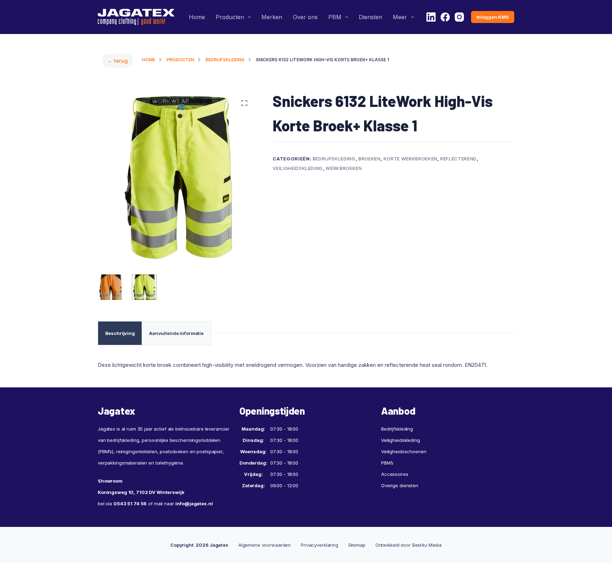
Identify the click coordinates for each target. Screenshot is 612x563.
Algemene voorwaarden (264, 545)
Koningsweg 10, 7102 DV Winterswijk (141, 492)
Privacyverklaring (319, 545)
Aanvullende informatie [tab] (176, 333)
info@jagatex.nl (193, 503)
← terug (117, 60)
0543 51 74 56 (130, 503)
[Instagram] (459, 17)
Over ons (305, 17)
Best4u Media (427, 545)
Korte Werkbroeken (410, 158)
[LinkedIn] (431, 17)
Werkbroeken (343, 168)
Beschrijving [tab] (120, 333)
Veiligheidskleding (298, 168)
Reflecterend (458, 158)
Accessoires (394, 474)
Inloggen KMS (492, 17)
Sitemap (357, 545)
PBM (334, 17)
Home (197, 17)
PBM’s (387, 463)
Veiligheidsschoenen (403, 451)
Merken (271, 17)
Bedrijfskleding (224, 59)
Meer (400, 17)
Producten (230, 17)
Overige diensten (399, 485)
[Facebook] (445, 17)
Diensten (370, 17)
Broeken (369, 158)
